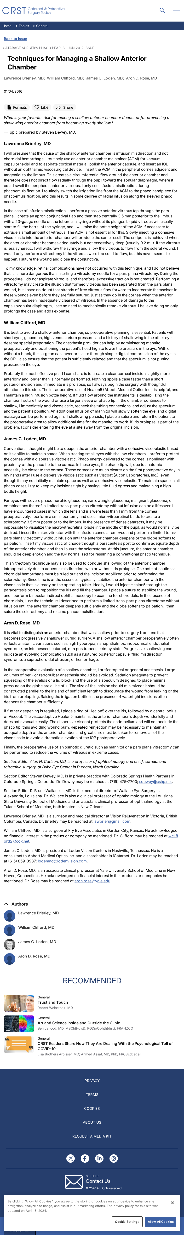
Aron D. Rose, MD (34, 956)
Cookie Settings (127, 1222)
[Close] (172, 1203)
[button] (16, 904)
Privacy (92, 1080)
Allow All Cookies (161, 1222)
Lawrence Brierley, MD (38, 913)
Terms (92, 1094)
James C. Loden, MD (37, 941)
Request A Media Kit (92, 1136)
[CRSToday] (33, 11)
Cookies (92, 1108)
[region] (92, 1213)
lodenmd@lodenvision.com (62, 861)
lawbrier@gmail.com (111, 821)
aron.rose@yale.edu (92, 880)
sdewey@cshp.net (155, 781)
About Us (92, 1122)
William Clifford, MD (36, 927)
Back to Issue (15, 38)
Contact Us (98, 1181)
